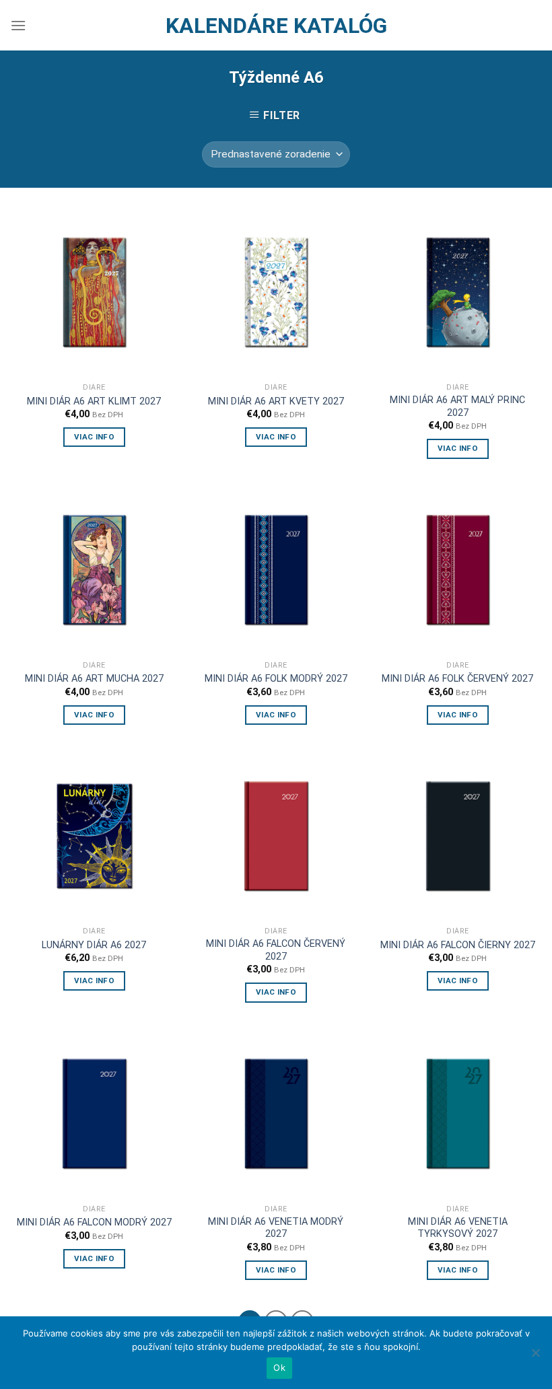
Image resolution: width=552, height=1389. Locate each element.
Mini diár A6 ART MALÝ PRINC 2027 (457, 406)
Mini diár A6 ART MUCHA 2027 (94, 678)
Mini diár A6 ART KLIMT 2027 (94, 401)
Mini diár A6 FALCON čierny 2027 (457, 945)
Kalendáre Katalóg (276, 25)
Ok (279, 1367)
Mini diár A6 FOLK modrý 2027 (276, 678)
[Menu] (18, 25)
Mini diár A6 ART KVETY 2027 (276, 401)
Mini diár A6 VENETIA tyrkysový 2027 (458, 1228)
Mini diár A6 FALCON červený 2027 (275, 950)
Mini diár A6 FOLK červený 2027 (457, 678)
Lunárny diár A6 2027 (94, 945)
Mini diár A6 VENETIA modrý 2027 (275, 1228)
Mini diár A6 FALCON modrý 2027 (94, 1222)
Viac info (94, 436)
